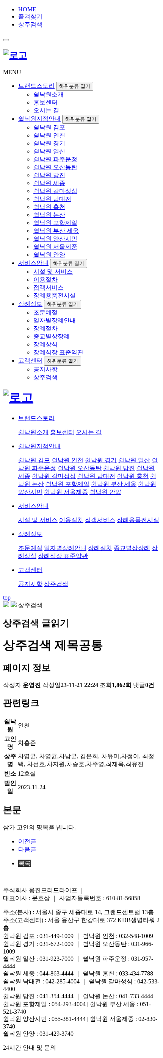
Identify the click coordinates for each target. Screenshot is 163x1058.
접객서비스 (48, 287)
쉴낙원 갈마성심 (55, 191)
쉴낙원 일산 (49, 151)
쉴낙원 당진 (49, 175)
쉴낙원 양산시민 (55, 238)
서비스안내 (33, 263)
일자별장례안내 (54, 320)
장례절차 (45, 328)
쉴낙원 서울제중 (55, 246)
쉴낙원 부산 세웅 (56, 230)
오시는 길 (46, 110)
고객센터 (30, 360)
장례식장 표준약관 (58, 352)
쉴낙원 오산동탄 (55, 167)
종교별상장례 (51, 336)
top (7, 597)
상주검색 (30, 24)
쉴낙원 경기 (49, 143)
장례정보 (30, 304)
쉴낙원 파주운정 (55, 159)
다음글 (27, 849)
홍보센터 (45, 102)
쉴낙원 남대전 (52, 199)
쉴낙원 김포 (49, 127)
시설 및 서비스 (53, 271)
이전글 (27, 841)
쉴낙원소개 (48, 94)
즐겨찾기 (30, 16)
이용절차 (45, 279)
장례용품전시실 (54, 295)
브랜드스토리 (36, 86)
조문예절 (45, 312)
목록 (25, 863)
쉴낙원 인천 (49, 135)
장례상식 (45, 344)
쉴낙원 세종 (49, 183)
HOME (27, 9)
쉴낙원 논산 (49, 215)
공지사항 (45, 369)
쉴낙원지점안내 (39, 118)
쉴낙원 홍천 (49, 207)
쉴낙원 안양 (49, 254)
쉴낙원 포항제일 (55, 223)
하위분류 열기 (74, 86)
